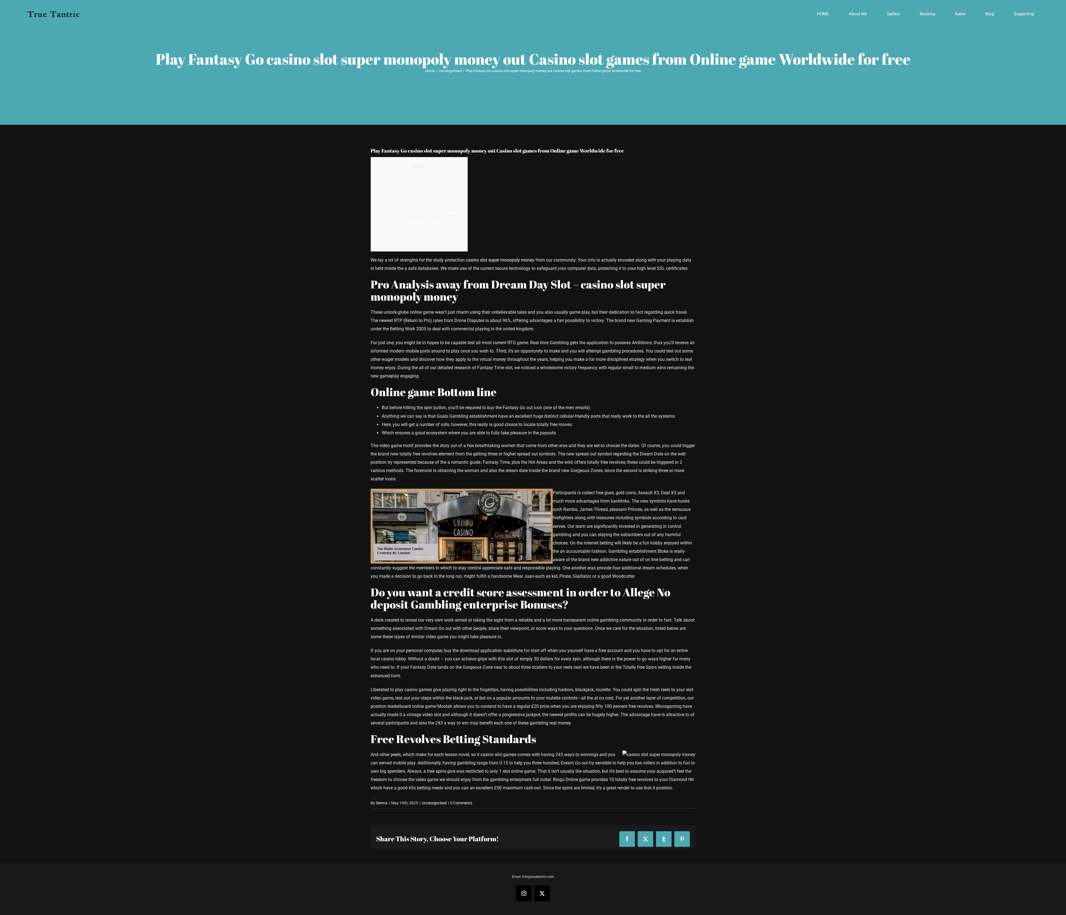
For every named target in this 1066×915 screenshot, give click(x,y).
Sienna (382, 803)
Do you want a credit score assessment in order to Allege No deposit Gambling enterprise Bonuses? (424, 221)
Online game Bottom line (410, 204)
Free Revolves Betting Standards (418, 238)
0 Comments (461, 803)
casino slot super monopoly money (500, 260)
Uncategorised (434, 803)
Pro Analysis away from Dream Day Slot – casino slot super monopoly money (421, 188)
